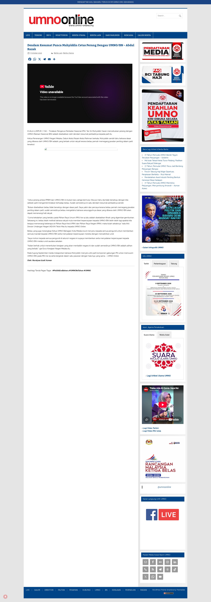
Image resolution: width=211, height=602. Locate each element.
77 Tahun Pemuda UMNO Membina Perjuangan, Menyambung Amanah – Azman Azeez (161, 186)
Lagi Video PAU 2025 (151, 431)
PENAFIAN (73, 590)
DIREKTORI (49, 590)
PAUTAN (61, 590)
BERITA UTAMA (78, 35)
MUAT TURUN (62, 35)
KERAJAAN (116, 590)
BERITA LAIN (95, 35)
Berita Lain (58, 53)
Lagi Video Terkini (150, 428)
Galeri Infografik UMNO (153, 247)
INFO (48, 35)
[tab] (146, 263)
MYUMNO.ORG (117, 2)
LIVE (28, 35)
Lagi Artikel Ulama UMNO (158, 375)
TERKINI (38, 35)
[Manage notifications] (5, 597)
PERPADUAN (130, 590)
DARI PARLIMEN (113, 35)
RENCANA (128, 35)
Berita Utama (68, 53)
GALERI (37, 590)
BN (106, 590)
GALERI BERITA (144, 35)
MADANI (143, 590)
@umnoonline (164, 487)
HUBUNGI (86, 590)
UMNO (97, 590)
